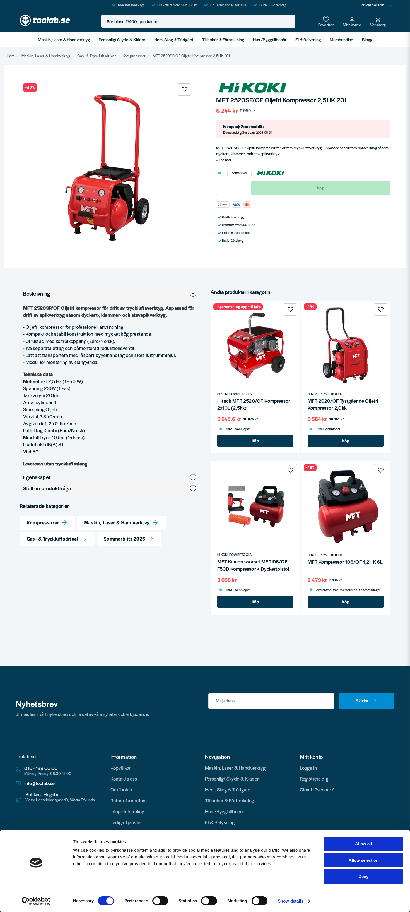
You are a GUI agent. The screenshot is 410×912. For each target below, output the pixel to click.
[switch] (160, 900)
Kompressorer (134, 56)
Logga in (308, 767)
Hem (11, 56)
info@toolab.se (39, 783)
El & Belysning (308, 39)
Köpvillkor (120, 767)
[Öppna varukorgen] (378, 21)
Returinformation (128, 800)
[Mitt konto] (352, 21)
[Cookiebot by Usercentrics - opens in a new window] (36, 901)
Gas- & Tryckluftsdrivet (96, 56)
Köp (255, 440)
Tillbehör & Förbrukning (223, 39)
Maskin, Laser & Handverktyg (64, 39)
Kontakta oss (123, 778)
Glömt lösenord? (317, 789)
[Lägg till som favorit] (326, 21)
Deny (363, 876)
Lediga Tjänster (126, 822)
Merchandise (341, 39)
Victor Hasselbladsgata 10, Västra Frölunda (60, 800)
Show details (290, 901)
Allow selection (363, 860)
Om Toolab (121, 789)
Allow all (363, 843)
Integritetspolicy (127, 811)
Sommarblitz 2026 (124, 539)
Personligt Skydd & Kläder (122, 39)
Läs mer (225, 159)
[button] (289, 21)
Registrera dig (314, 778)
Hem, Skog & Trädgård (173, 39)
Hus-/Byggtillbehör (269, 39)
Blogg (367, 39)
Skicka (362, 700)
